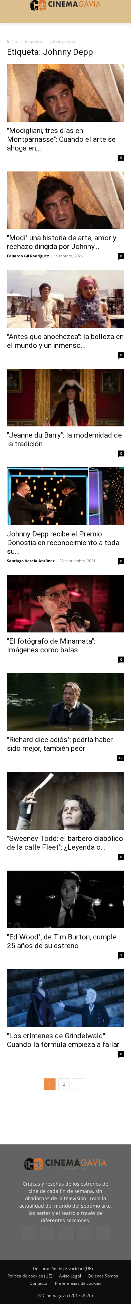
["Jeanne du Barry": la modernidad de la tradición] (65, 397)
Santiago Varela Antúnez (30, 560)
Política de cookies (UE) (29, 1276)
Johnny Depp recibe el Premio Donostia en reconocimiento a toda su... (63, 543)
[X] (85, 1233)
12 (120, 757)
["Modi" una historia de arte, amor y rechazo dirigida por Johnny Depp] (65, 200)
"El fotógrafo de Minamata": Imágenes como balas (51, 645)
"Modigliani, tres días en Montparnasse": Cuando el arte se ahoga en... (61, 139)
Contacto (38, 1283)
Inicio (12, 41)
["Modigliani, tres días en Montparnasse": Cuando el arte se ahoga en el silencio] (65, 93)
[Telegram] (66, 1233)
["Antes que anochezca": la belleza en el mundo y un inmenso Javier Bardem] (65, 299)
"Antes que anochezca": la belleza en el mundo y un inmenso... (65, 341)
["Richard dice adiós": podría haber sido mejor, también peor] (65, 702)
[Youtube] (103, 1233)
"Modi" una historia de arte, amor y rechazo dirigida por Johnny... (61, 242)
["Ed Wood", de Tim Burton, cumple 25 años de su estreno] (65, 899)
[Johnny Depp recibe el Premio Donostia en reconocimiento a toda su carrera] (65, 496)
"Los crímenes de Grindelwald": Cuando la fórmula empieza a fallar (63, 1040)
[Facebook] (28, 1233)
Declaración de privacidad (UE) (63, 1269)
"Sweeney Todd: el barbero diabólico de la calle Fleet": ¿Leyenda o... (65, 842)
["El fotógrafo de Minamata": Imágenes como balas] (65, 603)
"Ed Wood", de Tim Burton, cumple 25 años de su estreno (62, 941)
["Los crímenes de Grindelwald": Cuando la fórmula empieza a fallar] (65, 998)
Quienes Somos (103, 1276)
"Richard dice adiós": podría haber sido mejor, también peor (60, 744)
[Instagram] (47, 1233)
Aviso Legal (70, 1276)
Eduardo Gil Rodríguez (28, 255)
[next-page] (78, 1084)
